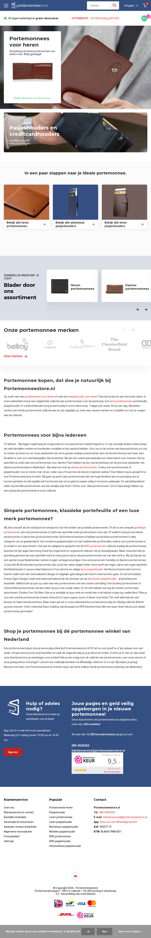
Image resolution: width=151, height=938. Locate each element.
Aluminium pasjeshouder (63, 826)
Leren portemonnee (60, 817)
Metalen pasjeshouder (62, 831)
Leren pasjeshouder (60, 821)
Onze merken (13, 356)
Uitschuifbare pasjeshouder (65, 845)
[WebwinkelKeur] (85, 915)
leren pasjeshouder (92, 569)
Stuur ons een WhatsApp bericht (118, 821)
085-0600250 (80, 745)
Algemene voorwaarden (18, 831)
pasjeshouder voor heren (83, 396)
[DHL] (66, 915)
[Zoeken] (114, 5)
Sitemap (9, 841)
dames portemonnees (84, 467)
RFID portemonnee (95, 546)
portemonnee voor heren (39, 396)
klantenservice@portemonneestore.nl (98, 750)
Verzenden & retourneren (19, 821)
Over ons (9, 807)
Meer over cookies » (130, 931)
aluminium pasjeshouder (102, 578)
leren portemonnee (121, 401)
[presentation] (138, 309)
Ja (88, 931)
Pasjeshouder (57, 812)
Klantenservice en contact (19, 812)
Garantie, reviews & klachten (20, 826)
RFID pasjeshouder (60, 841)
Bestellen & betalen (15, 817)
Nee (104, 931)
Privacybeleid (11, 836)
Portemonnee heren (61, 807)
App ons (13, 752)
